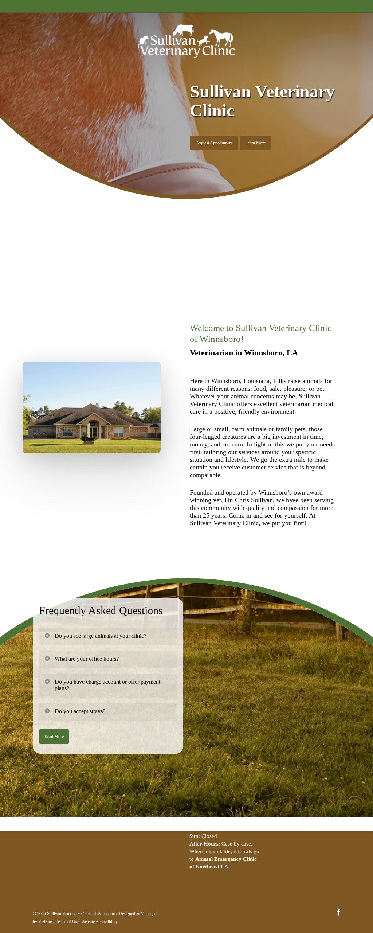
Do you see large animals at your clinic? (100, 636)
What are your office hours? (87, 659)
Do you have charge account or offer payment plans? (107, 685)
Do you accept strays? (80, 711)
